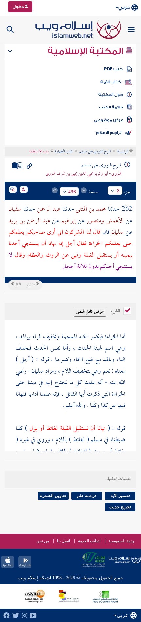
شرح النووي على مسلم (95, 151)
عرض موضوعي (108, 120)
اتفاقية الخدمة (89, 541)
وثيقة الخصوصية (121, 541)
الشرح (116, 310)
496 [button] (72, 191)
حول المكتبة (110, 94)
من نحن (42, 541)
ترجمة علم (86, 495)
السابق (31, 285)
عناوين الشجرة (53, 495)
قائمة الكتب (111, 107)
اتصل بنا (63, 541)
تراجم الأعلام (108, 132)
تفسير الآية (120, 495)
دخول (19, 6)
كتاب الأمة (110, 82)
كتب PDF (113, 69)
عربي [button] (124, 7)
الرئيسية (123, 151)
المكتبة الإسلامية (86, 51)
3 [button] (118, 190)
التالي (17, 285)
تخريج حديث (120, 506)
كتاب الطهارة (64, 151)
